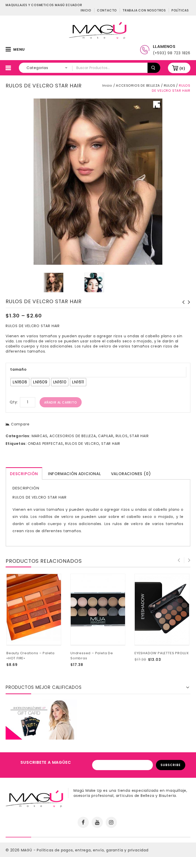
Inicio (86, 10)
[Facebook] (83, 822)
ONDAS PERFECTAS (45, 443)
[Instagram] (111, 822)
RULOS (169, 85)
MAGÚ (27, 850)
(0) (182, 68)
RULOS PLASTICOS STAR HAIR (187, 305)
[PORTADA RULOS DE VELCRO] (94, 282)
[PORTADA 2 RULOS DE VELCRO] (53, 282)
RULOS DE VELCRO (82, 443)
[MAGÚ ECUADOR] (98, 30)
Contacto (107, 10)
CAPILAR (105, 435)
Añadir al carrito (60, 402)
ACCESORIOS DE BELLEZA (138, 85)
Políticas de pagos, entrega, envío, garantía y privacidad (93, 850)
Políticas (180, 10)
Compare (20, 424)
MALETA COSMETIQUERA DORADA (182, 305)
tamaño (18, 369)
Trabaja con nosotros (144, 10)
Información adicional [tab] (74, 473)
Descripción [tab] (24, 473)
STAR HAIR (139, 435)
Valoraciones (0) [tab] (131, 473)
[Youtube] (97, 822)
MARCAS (39, 435)
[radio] (20, 382)
